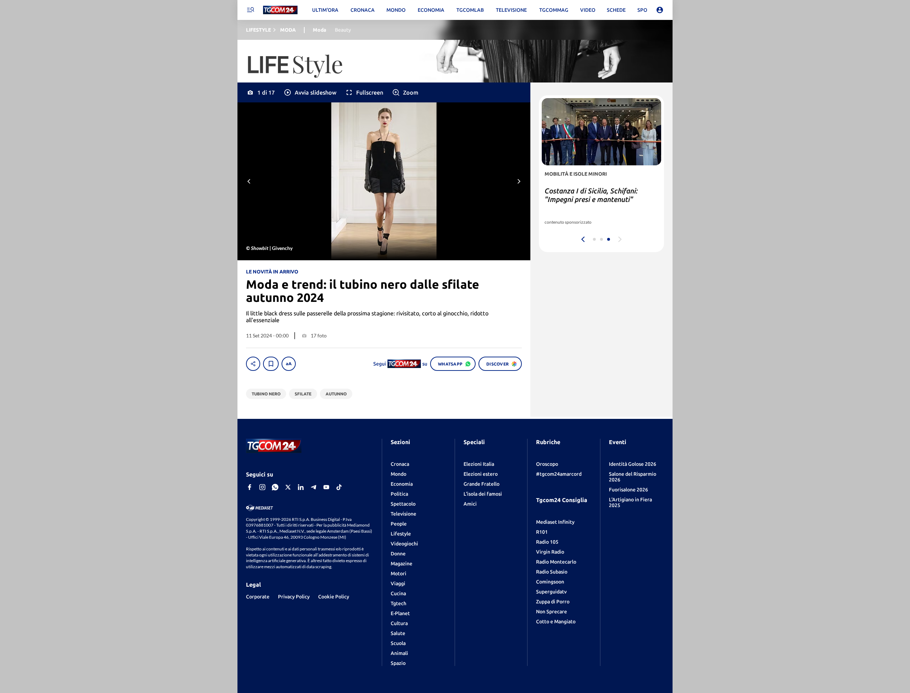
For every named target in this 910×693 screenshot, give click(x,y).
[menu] (250, 10)
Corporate (257, 596)
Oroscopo (547, 464)
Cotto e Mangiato (556, 621)
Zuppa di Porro (552, 601)
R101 (542, 532)
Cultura (399, 623)
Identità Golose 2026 (632, 464)
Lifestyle (401, 534)
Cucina (398, 593)
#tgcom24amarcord (559, 474)
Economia (402, 484)
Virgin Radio (550, 552)
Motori (398, 573)
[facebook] (249, 487)
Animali (399, 653)
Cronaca (400, 464)
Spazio (398, 663)
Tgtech (398, 603)
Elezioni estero (481, 474)
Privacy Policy (294, 596)
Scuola (398, 643)
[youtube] (326, 487)
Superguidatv (551, 592)
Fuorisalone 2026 (628, 489)
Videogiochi (404, 544)
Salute (398, 633)
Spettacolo (403, 504)
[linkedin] (300, 487)
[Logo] (280, 10)
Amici (470, 504)
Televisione (403, 514)
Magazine (401, 563)
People (399, 524)
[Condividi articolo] (253, 364)
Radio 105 (547, 542)
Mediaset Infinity (555, 522)
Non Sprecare (551, 611)
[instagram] (262, 487)
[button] (309, 92)
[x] (287, 487)
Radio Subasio (551, 572)
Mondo (398, 474)
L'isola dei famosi (483, 494)
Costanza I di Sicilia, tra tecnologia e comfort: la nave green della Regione (600, 199)
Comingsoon (550, 582)
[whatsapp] (275, 487)
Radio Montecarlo (556, 562)
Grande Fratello (481, 484)
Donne (398, 553)
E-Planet (400, 613)
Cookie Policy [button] (333, 596)
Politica (399, 494)
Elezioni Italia (479, 464)
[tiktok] (339, 487)
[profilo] (660, 10)
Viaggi (398, 583)
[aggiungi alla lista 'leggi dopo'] (271, 364)
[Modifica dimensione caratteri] (289, 364)
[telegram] (313, 487)
